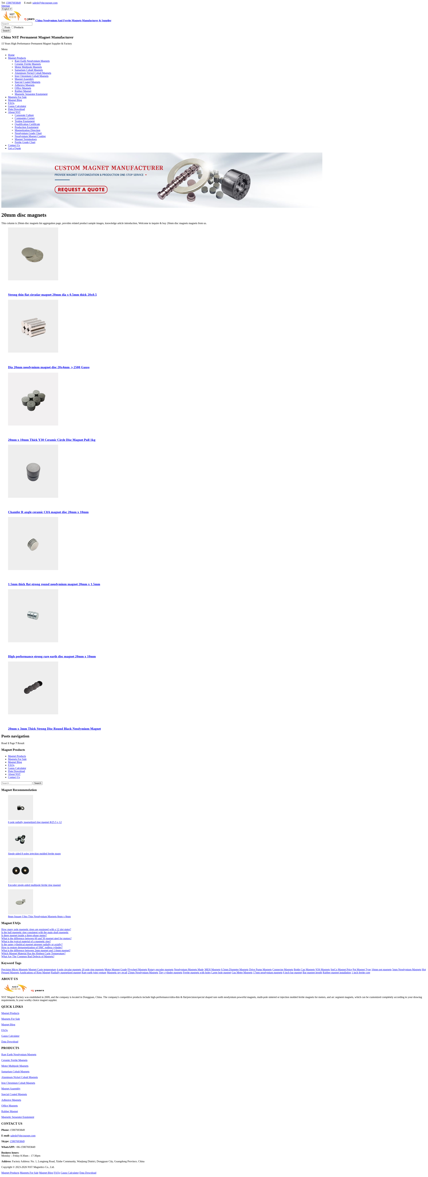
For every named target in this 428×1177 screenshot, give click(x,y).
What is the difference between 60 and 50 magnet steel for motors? (36, 938)
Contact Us (14, 777)
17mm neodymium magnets (267, 972)
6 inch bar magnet (292, 972)
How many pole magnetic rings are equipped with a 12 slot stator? (36, 929)
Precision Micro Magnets (14, 969)
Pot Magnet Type (362, 969)
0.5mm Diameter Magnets (234, 969)
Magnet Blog (15, 762)
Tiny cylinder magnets (170, 972)
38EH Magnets (212, 969)
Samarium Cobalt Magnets (15, 1071)
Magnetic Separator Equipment (17, 1117)
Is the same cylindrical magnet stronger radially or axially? (32, 944)
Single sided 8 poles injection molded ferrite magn (34, 853)
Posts (7, 27)
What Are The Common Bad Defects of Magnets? (27, 956)
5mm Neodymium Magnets (406, 969)
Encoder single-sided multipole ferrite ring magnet (34, 885)
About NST (14, 774)
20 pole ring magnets (93, 969)
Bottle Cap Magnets (304, 969)
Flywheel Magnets (137, 969)
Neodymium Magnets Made (189, 969)
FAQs (11, 765)
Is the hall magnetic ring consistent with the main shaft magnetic (35, 932)
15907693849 (13, 2)
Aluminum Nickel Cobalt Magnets (19, 1077)
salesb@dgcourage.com (45, 2)
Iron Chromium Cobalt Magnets (18, 1082)
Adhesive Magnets (11, 1100)
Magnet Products (17, 756)
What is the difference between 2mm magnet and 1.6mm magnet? (35, 950)
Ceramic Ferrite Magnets (14, 1060)
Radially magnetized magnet (66, 972)
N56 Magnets (322, 969)
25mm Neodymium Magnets (143, 972)
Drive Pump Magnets (260, 969)
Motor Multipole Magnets (14, 1065)
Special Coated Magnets (14, 1094)
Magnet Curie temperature (42, 969)
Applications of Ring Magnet (35, 972)
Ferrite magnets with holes (197, 972)
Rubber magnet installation (337, 972)
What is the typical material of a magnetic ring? (26, 941)
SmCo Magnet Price (341, 969)
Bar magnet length (312, 972)
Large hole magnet (221, 972)
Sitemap (5, 5)
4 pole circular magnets (69, 969)
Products (18, 27)
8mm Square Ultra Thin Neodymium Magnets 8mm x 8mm (39, 916)
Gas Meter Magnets (242, 972)
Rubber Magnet (9, 1111)
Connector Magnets (282, 969)
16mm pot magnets (381, 969)
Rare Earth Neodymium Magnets (18, 1054)
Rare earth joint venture (94, 972)
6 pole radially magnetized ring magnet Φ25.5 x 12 (35, 822)
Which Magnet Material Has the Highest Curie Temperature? (33, 953)
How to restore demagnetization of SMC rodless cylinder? (32, 947)
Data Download (16, 771)
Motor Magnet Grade (115, 969)
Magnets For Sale (17, 759)
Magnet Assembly (10, 1088)
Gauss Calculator (17, 768)
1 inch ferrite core (361, 972)
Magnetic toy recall (117, 972)
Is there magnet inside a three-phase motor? (24, 935)
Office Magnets (9, 1105)
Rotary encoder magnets (160, 969)
